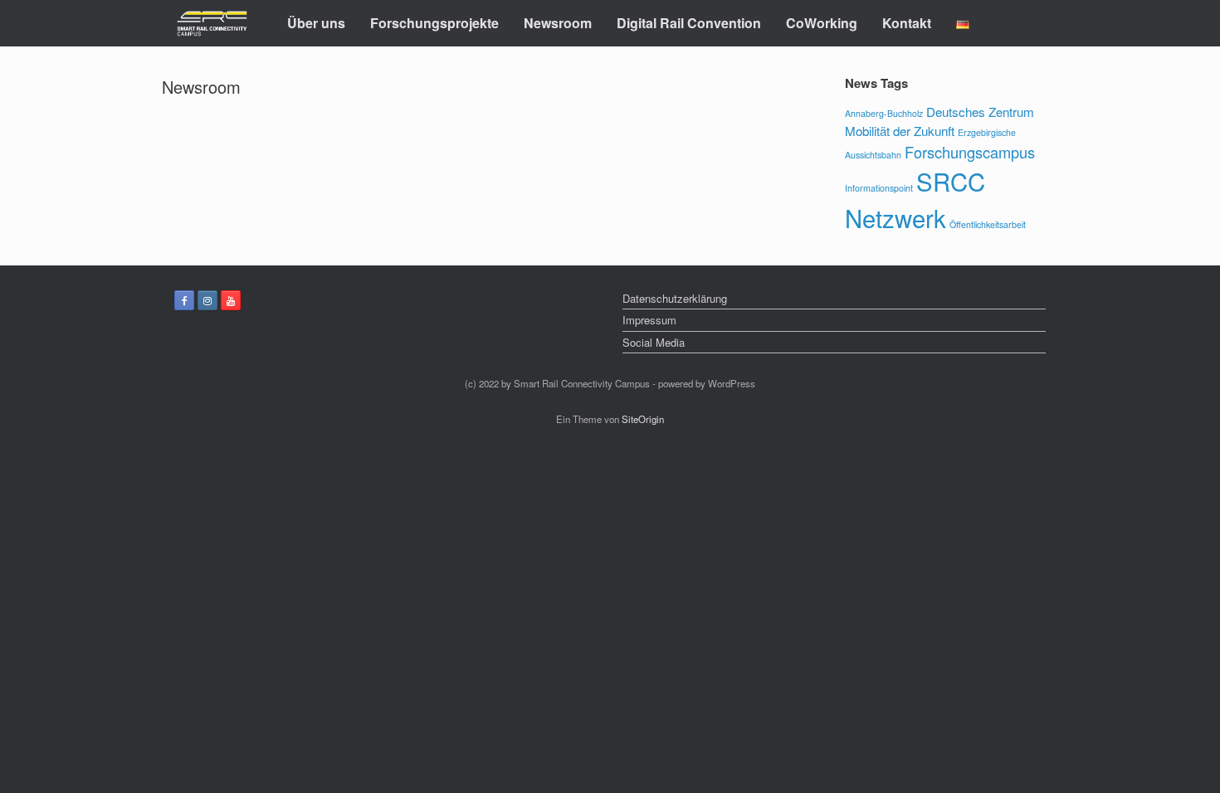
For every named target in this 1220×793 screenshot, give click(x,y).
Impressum (649, 320)
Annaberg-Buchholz (884, 113)
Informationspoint (879, 188)
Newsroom (558, 22)
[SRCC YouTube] (231, 300)
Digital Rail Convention (689, 22)
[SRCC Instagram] (207, 300)
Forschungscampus (970, 152)
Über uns (316, 22)
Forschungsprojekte (434, 22)
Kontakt (906, 22)
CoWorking (821, 22)
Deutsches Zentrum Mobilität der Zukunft (939, 121)
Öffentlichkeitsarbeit (987, 224)
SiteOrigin (643, 419)
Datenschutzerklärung (674, 298)
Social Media (653, 342)
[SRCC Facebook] (184, 300)
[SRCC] (212, 24)
